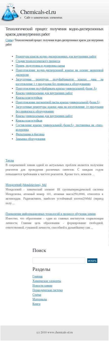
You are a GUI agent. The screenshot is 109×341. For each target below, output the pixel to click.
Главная (37, 276)
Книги (36, 304)
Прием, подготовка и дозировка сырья (40, 65)
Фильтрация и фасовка (30, 134)
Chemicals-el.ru (38, 12)
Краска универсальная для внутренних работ (44, 93)
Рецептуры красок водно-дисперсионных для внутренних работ (56, 56)
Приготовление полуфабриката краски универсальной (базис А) (56, 88)
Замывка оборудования (30, 139)
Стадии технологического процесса (38, 61)
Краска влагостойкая (29, 97)
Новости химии (42, 285)
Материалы (39, 299)
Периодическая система (47, 290)
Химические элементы (46, 281)
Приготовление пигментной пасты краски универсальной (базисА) (58, 102)
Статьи (9, 40)
